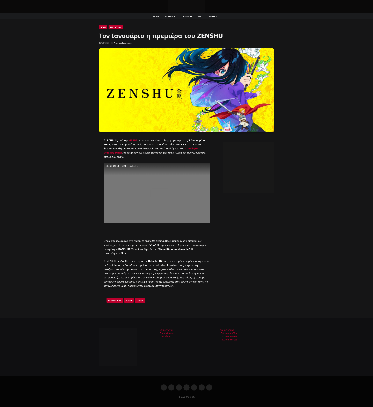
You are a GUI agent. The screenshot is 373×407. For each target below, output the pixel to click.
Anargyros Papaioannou (123, 43)
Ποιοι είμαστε (167, 333)
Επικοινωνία (166, 329)
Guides (213, 16)
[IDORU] (186, 6)
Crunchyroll (114, 300)
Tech (200, 16)
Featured (186, 16)
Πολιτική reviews (228, 336)
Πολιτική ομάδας (229, 333)
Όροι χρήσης (227, 329)
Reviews (170, 16)
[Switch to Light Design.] (268, 16)
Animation (115, 27)
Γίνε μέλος (165, 336)
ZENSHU (140, 300)
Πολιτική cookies (228, 339)
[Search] (273, 16)
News (156, 16)
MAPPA (133, 140)
